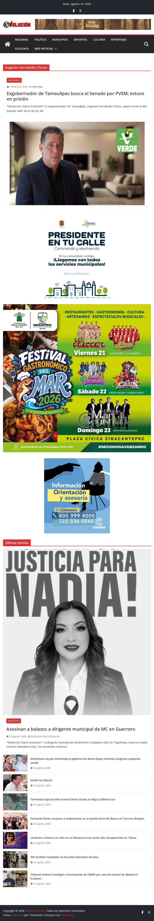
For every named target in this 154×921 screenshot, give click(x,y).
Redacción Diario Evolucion (45, 736)
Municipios (60, 39)
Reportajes (119, 39)
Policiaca (22, 48)
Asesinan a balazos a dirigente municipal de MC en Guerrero (70, 729)
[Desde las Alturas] (15, 782)
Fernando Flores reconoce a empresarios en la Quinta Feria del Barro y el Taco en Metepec (87, 818)
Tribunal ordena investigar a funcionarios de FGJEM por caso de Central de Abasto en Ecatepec (84, 876)
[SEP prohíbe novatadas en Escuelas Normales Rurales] (15, 859)
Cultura (99, 39)
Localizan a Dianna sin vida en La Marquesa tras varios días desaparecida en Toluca (83, 837)
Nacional (22, 39)
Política (40, 39)
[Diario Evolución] (7, 44)
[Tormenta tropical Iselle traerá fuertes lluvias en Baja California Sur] (15, 801)
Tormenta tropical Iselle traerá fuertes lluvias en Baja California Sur (73, 799)
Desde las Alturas (41, 780)
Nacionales (14, 80)
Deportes (80, 39)
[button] (55, 48)
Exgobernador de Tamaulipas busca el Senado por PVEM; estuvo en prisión (75, 96)
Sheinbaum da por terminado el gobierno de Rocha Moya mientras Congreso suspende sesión (85, 760)
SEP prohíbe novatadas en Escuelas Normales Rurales (64, 857)
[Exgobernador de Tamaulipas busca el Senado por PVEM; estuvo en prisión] (77, 163)
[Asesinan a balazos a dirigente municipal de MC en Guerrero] (77, 632)
